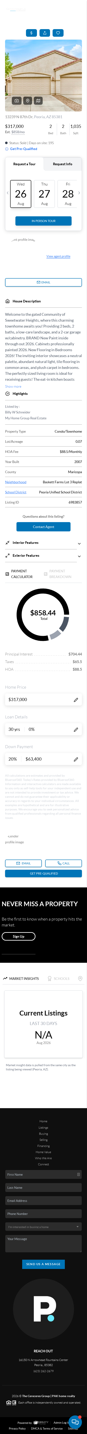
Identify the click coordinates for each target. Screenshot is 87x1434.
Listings (43, 1127)
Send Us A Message (43, 1264)
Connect (43, 1164)
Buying (43, 1133)
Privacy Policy (17, 1428)
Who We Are (43, 1158)
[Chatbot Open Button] (75, 1422)
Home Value (43, 1152)
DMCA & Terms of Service (47, 1428)
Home (43, 1121)
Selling (43, 1140)
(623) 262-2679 (43, 1371)
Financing (43, 1146)
